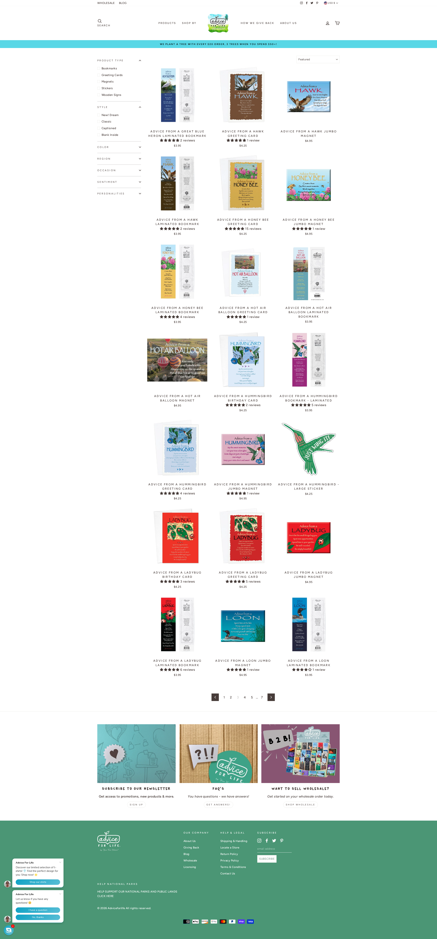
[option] (218, 44)
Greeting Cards (112, 75)
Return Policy (229, 854)
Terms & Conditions (233, 867)
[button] (170, 140)
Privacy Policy (229, 860)
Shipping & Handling (233, 841)
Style (102, 107)
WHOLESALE (106, 3)
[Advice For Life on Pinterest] (282, 840)
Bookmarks (109, 68)
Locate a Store (229, 847)
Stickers (107, 88)
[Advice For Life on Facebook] (267, 840)
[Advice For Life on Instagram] (259, 840)
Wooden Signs (111, 95)
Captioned (109, 128)
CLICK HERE (105, 896)
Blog (186, 854)
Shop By (189, 23)
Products (167, 23)
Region (104, 158)
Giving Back (191, 847)
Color (103, 147)
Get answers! (218, 804)
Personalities (111, 193)
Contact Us (227, 873)
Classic (106, 121)
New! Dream (110, 115)
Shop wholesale (300, 804)
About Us (288, 23)
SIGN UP (136, 804)
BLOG (123, 3)
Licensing (190, 867)
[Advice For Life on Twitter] (274, 840)
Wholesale (190, 860)
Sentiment (107, 181)
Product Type (110, 60)
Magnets (108, 81)
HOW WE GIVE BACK (257, 23)
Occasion (106, 170)
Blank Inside (110, 135)
